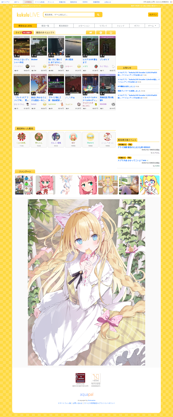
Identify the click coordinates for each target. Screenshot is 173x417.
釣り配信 (69, 59)
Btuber (34, 59)
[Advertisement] (65, 118)
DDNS (85, 2)
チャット (51, 2)
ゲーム (151, 25)
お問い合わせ (156, 2)
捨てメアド (5, 2)
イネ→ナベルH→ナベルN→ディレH (90, 100)
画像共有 (62, 2)
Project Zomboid (107, 37)
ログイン (153, 14)
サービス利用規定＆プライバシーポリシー (99, 403)
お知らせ (107, 2)
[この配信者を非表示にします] (28, 71)
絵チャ (16, 2)
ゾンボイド (104, 59)
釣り (73, 37)
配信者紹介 (64, 25)
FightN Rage (56, 75)
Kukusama (91, 400)
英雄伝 (107, 75)
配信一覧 (45, 25)
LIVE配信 (28, 2)
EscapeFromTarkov (38, 37)
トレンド (120, 25)
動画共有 (73, 2)
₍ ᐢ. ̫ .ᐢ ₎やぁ (70, 97)
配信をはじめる (25, 25)
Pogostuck (39, 75)
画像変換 (96, 2)
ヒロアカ (90, 37)
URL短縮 (146, 2)
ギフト (137, 25)
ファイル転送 (39, 2)
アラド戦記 (90, 75)
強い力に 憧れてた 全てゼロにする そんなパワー (55, 62)
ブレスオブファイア (21, 75)
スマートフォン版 (64, 403)
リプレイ (103, 25)
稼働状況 (165, 2)
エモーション (84, 25)
